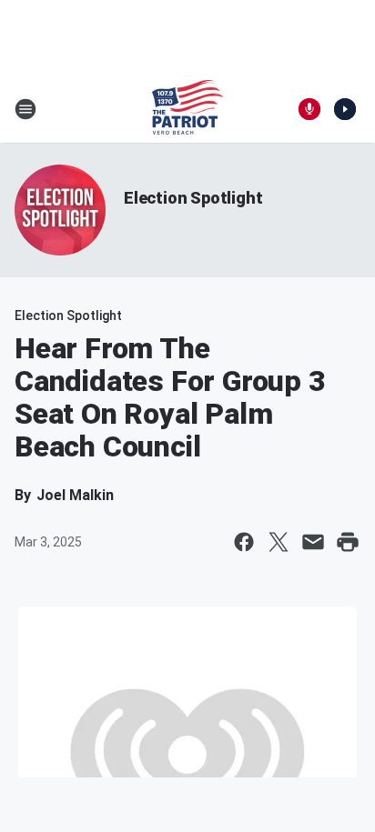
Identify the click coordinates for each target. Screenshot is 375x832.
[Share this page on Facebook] (244, 542)
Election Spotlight (193, 197)
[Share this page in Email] (313, 542)
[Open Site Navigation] (25, 109)
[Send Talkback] (309, 109)
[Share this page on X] (278, 542)
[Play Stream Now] (345, 109)
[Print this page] (347, 542)
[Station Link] (187, 109)
